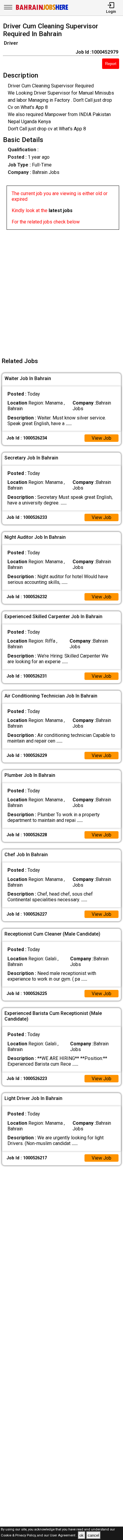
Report (110, 63)
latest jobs (61, 210)
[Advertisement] (61, 291)
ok (81, 1535)
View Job (101, 438)
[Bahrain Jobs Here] (42, 9)
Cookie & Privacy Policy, (19, 1536)
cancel (93, 1535)
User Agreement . (63, 1536)
